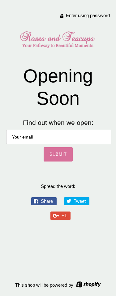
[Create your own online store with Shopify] (88, 285)
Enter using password (87, 15)
